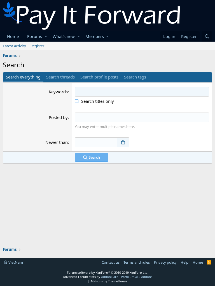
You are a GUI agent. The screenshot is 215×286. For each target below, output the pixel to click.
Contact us (111, 262)
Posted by (58, 117)
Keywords (58, 91)
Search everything (23, 77)
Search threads (60, 77)
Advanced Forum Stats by (107, 277)
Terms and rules (136, 262)
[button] (45, 36)
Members (94, 36)
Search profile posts (99, 77)
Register (37, 45)
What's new (64, 36)
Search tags (135, 77)
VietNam (15, 262)
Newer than (56, 142)
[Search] (207, 36)
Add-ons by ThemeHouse (108, 281)
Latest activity (14, 45)
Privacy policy (165, 262)
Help (184, 262)
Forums (34, 36)
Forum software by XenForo (107, 272)
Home (13, 36)
